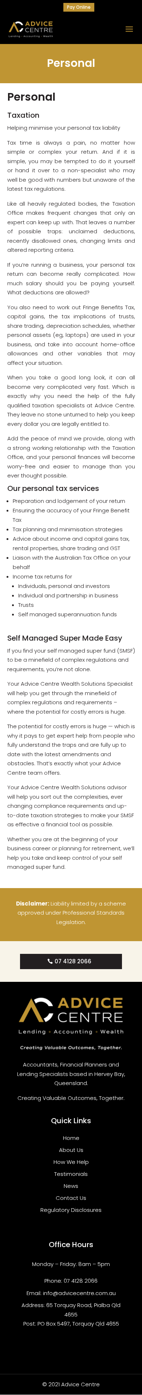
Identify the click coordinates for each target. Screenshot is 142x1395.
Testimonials (71, 1174)
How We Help (71, 1162)
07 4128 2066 (73, 961)
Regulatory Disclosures (71, 1210)
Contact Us (71, 1198)
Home (71, 1138)
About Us (71, 1150)
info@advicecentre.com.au (79, 1293)
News (71, 1186)
